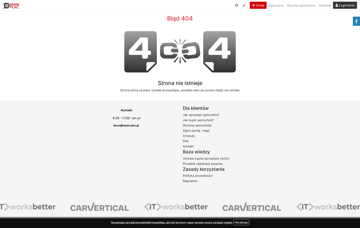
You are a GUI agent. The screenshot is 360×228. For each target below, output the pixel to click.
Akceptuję (241, 222)
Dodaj (259, 5)
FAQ (185, 141)
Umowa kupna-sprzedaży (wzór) (206, 158)
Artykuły (189, 136)
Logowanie (346, 5)
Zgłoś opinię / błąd (196, 130)
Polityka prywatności (198, 175)
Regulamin (190, 181)
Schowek (325, 5)
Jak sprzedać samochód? (201, 115)
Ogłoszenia (276, 5)
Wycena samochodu (301, 5)
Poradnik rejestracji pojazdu (203, 164)
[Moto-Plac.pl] (11, 5)
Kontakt (188, 146)
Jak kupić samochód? (198, 120)
